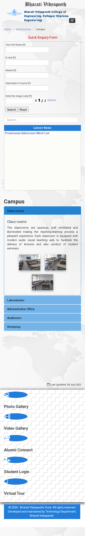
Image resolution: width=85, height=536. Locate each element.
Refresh (51, 100)
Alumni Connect (18, 450)
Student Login (16, 471)
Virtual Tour (14, 493)
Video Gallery (16, 428)
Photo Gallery (16, 406)
